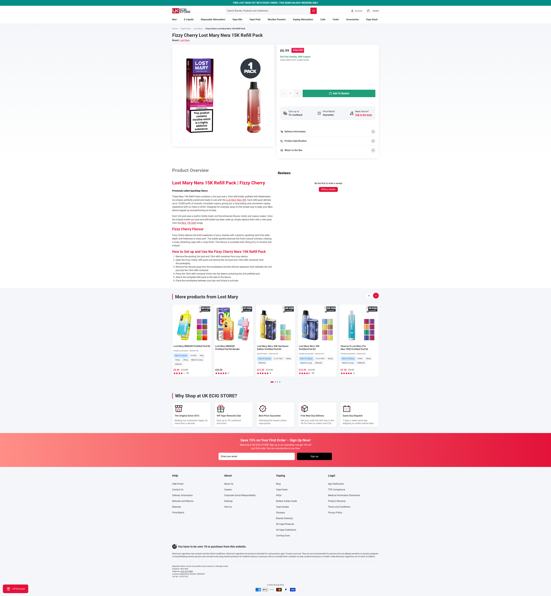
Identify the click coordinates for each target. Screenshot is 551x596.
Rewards (176, 506)
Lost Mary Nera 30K (236, 200)
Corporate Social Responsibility (240, 495)
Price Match (178, 512)
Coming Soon (283, 535)
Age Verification (336, 483)
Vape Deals (282, 489)
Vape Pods (185, 28)
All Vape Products (285, 524)
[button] (272, 382)
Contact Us (177, 489)
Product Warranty (337, 501)
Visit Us (228, 506)
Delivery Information (182, 495)
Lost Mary (197, 28)
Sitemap (228, 501)
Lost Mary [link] (185, 40)
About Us (228, 483)
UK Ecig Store (278, 585)
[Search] (313, 11)
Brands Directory (284, 518)
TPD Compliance (336, 489)
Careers (228, 489)
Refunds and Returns (182, 501)
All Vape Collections (286, 529)
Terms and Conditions (339, 506)
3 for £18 (297, 50)
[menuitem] (174, 20)
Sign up (314, 456)
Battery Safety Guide (286, 501)
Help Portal (177, 483)
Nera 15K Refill (188, 223)
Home (174, 28)
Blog (278, 483)
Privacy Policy (335, 512)
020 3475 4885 (187, 571)
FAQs (278, 495)
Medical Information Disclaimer (344, 495)
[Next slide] (376, 296)
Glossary (280, 512)
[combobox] (264, 10)
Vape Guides (282, 506)
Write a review (328, 189)
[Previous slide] (369, 296)
